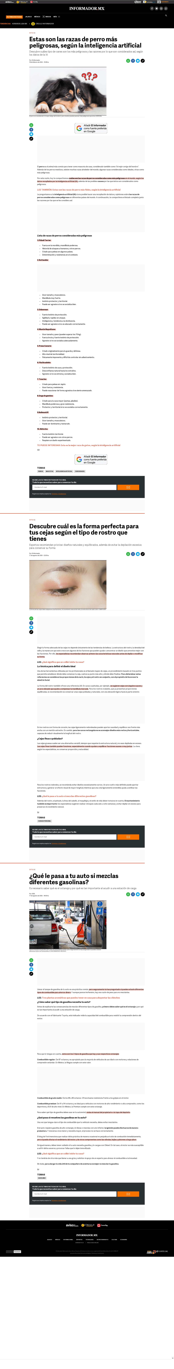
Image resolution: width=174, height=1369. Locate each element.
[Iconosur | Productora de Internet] (9, 1251)
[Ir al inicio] (29, 8)
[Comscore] (162, 1251)
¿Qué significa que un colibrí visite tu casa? (63, 662)
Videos (48, 16)
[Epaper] (148, 1)
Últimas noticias (14, 16)
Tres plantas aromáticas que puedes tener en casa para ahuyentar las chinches (81, 997)
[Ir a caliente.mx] (137, 1)
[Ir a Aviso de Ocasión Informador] (10, 1)
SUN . (33, 893)
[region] (87, 1364)
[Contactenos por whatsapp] (166, 8)
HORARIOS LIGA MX (19, 23)
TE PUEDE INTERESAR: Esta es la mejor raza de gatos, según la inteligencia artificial (78, 445)
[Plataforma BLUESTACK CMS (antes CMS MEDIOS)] (17, 1251)
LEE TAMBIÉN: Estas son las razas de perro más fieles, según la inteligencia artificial (78, 189)
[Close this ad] (172, 1358)
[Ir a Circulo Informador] (20, 1)
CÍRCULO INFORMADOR (45, 23)
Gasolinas (42, 1177)
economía (123, 1239)
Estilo (31, 32)
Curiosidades (79, 471)
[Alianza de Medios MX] (151, 1251)
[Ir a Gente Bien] (33, 1)
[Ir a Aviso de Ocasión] (72, 1223)
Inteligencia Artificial (64, 471)
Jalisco (28, 16)
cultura (114, 1239)
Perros (40, 471)
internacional (68, 1239)
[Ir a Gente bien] (102, 1223)
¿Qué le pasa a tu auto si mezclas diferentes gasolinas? (69, 796)
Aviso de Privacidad (75, 1253)
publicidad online (93, 1242)
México (37, 16)
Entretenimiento (102, 1239)
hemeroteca (79, 1242)
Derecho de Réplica (86, 1253)
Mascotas (49, 471)
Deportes (79, 1239)
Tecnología (89, 1239)
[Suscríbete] (162, 1)
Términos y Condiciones (58, 493)
